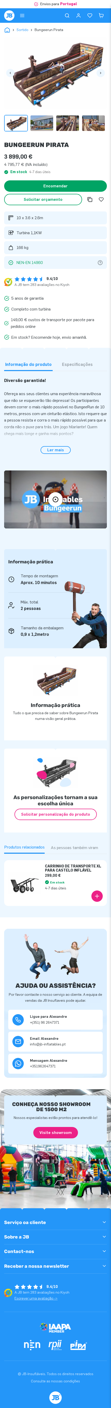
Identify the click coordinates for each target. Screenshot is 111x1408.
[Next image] (101, 73)
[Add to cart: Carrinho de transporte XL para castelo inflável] (97, 896)
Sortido (22, 30)
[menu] (22, 15)
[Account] (78, 15)
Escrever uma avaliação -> (36, 1298)
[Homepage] (9, 15)
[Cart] (101, 15)
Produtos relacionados (24, 847)
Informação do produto (28, 364)
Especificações (77, 364)
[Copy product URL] (90, 199)
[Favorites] (90, 15)
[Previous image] (10, 73)
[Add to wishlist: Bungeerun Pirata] (101, 199)
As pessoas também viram (74, 847)
